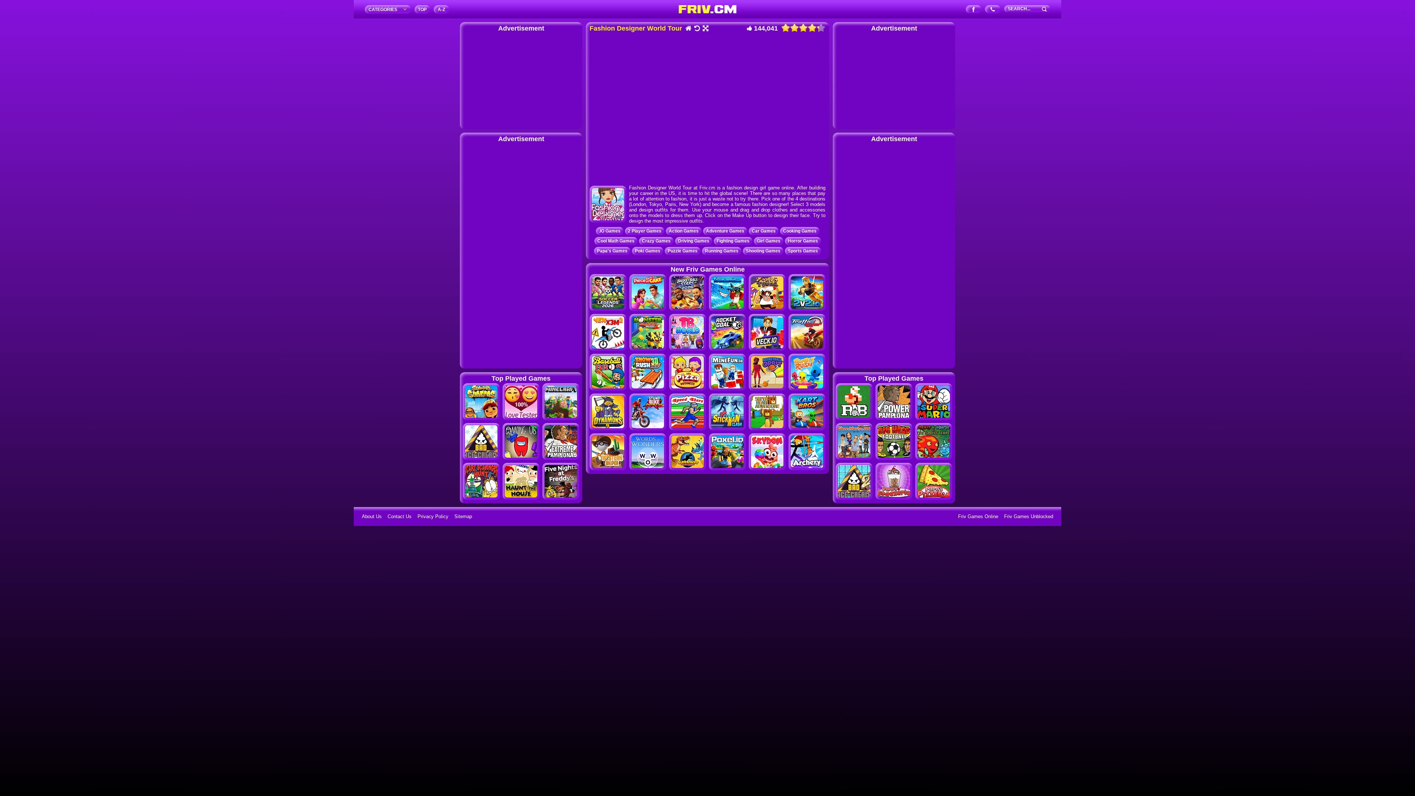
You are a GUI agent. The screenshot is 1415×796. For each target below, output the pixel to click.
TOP (422, 9)
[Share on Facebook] (973, 10)
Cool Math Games (616, 241)
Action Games (684, 231)
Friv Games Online (978, 516)
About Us (372, 516)
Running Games (721, 251)
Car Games (764, 231)
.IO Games (610, 231)
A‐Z (441, 9)
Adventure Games (725, 231)
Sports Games (803, 251)
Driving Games (693, 241)
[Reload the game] (696, 29)
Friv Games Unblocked (1028, 516)
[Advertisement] (521, 79)
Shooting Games (763, 251)
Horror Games (803, 241)
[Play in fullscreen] (705, 29)
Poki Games (647, 251)
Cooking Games (800, 231)
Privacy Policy (432, 516)
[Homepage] (688, 29)
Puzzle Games (683, 251)
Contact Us (400, 516)
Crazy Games (656, 241)
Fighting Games (733, 241)
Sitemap (463, 516)
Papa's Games (612, 251)
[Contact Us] (992, 10)
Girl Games (768, 241)
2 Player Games (644, 231)
